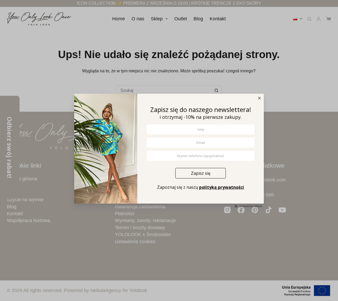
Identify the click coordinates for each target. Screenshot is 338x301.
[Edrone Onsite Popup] (169, 150)
